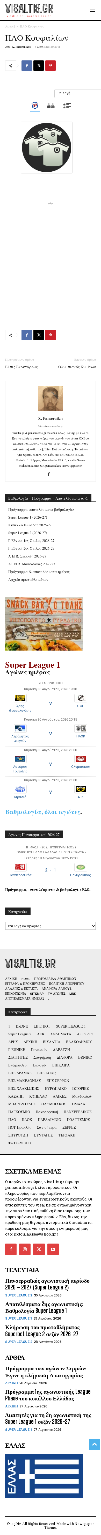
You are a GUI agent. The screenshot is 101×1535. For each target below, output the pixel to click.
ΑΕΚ (81, 797)
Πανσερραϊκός (20, 875)
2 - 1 (50, 870)
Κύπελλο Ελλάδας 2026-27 (30, 524)
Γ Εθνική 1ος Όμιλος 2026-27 (31, 540)
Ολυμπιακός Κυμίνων (77, 366)
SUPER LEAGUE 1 (18, 1318)
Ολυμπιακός (80, 767)
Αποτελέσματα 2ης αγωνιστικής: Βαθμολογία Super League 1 (44, 1307)
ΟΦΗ (80, 706)
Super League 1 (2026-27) (27, 517)
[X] (38, 65)
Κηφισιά (20, 797)
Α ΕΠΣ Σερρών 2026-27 (27, 556)
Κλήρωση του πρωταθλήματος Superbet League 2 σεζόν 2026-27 (42, 1330)
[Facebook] (26, 65)
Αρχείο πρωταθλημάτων (28, 579)
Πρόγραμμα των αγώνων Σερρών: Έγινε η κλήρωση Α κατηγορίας (45, 1371)
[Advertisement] (50, 256)
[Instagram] (25, 1249)
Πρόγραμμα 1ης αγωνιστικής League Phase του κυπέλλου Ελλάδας (48, 1395)
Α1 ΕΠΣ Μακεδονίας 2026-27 (31, 563)
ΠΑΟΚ (80, 736)
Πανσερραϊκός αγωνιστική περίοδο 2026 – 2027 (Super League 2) (47, 1284)
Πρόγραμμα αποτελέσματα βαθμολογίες (41, 509)
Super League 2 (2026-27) (27, 532)
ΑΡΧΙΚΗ (11, 1383)
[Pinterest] (50, 65)
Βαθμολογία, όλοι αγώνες (42, 811)
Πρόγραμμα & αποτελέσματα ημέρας (39, 571)
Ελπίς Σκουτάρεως (21, 366)
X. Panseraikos (21, 47)
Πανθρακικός (80, 875)
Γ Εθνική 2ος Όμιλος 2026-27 (31, 548)
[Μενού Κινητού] (92, 10)
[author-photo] (50, 411)
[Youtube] (53, 1249)
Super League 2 (18, 1295)
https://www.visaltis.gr (50, 426)
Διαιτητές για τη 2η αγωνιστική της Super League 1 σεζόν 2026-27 (48, 1418)
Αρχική (10, 26)
